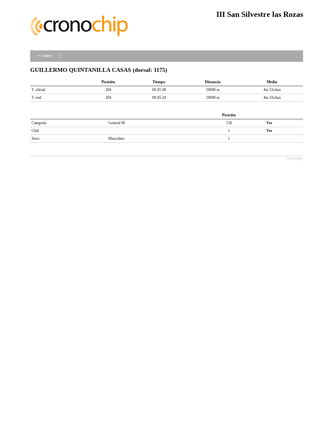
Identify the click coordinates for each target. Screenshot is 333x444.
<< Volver (44, 56)
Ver (269, 123)
